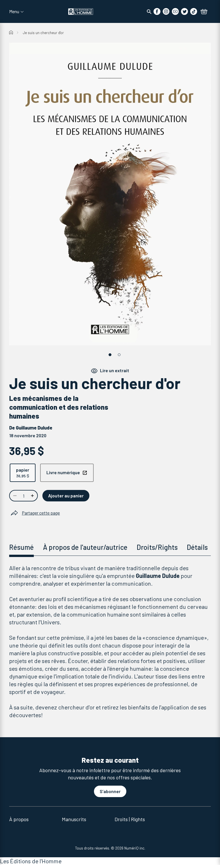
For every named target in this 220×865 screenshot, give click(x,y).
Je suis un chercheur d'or (43, 32)
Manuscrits (74, 819)
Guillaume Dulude (34, 427)
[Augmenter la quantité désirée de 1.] (33, 496)
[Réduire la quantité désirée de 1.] (14, 496)
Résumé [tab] (21, 547)
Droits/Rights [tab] (157, 547)
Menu (14, 11)
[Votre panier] (204, 12)
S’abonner (110, 791)
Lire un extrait (114, 370)
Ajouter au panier (66, 495)
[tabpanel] (110, 641)
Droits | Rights (130, 819)
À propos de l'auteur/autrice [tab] (85, 547)
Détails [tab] (197, 547)
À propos (19, 819)
